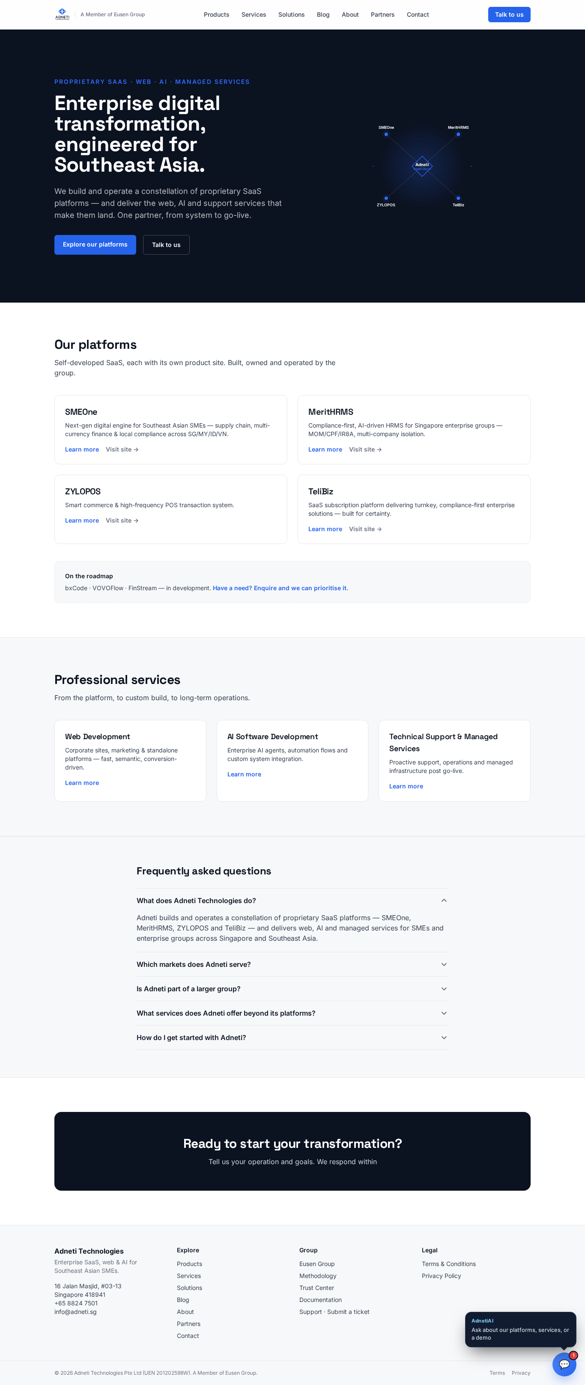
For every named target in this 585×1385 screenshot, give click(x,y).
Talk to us (509, 14)
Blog (323, 14)
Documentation (320, 1299)
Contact (418, 14)
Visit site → (122, 449)
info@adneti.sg (75, 1311)
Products (217, 14)
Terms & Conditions (449, 1263)
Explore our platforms (95, 244)
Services (254, 14)
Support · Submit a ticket (334, 1311)
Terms (497, 1373)
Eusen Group (317, 1263)
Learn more (82, 449)
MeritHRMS (155, 928)
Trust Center (316, 1287)
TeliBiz (235, 928)
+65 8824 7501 (76, 1303)
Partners (383, 14)
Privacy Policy (441, 1275)
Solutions (291, 14)
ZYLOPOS (193, 928)
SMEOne (395, 917)
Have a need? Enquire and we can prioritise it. (280, 587)
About (350, 14)
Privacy (521, 1373)
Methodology (318, 1275)
